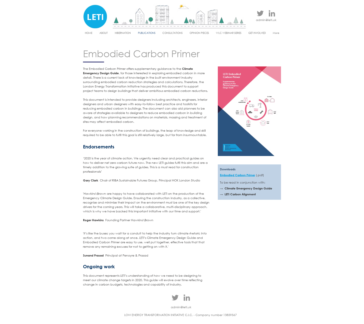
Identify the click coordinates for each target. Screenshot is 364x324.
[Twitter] (260, 13)
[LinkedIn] (271, 13)
